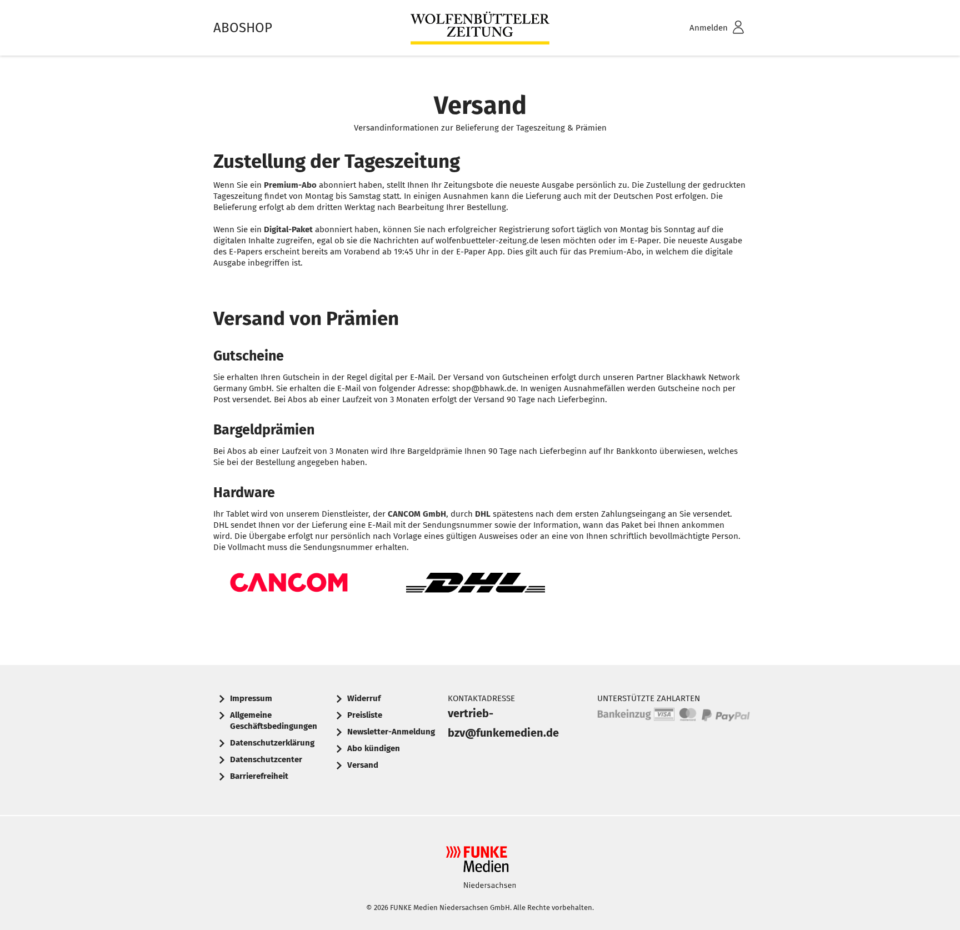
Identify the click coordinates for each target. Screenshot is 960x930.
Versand (362, 765)
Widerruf (364, 698)
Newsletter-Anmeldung (391, 732)
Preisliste (364, 715)
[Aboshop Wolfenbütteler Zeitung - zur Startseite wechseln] (480, 28)
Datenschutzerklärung (272, 743)
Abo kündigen (373, 748)
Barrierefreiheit (259, 776)
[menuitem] (702, 28)
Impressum (251, 698)
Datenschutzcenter (266, 759)
